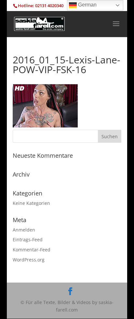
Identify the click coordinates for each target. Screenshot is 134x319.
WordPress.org (29, 260)
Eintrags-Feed (28, 239)
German (87, 4)
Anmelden (24, 230)
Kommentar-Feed (31, 249)
